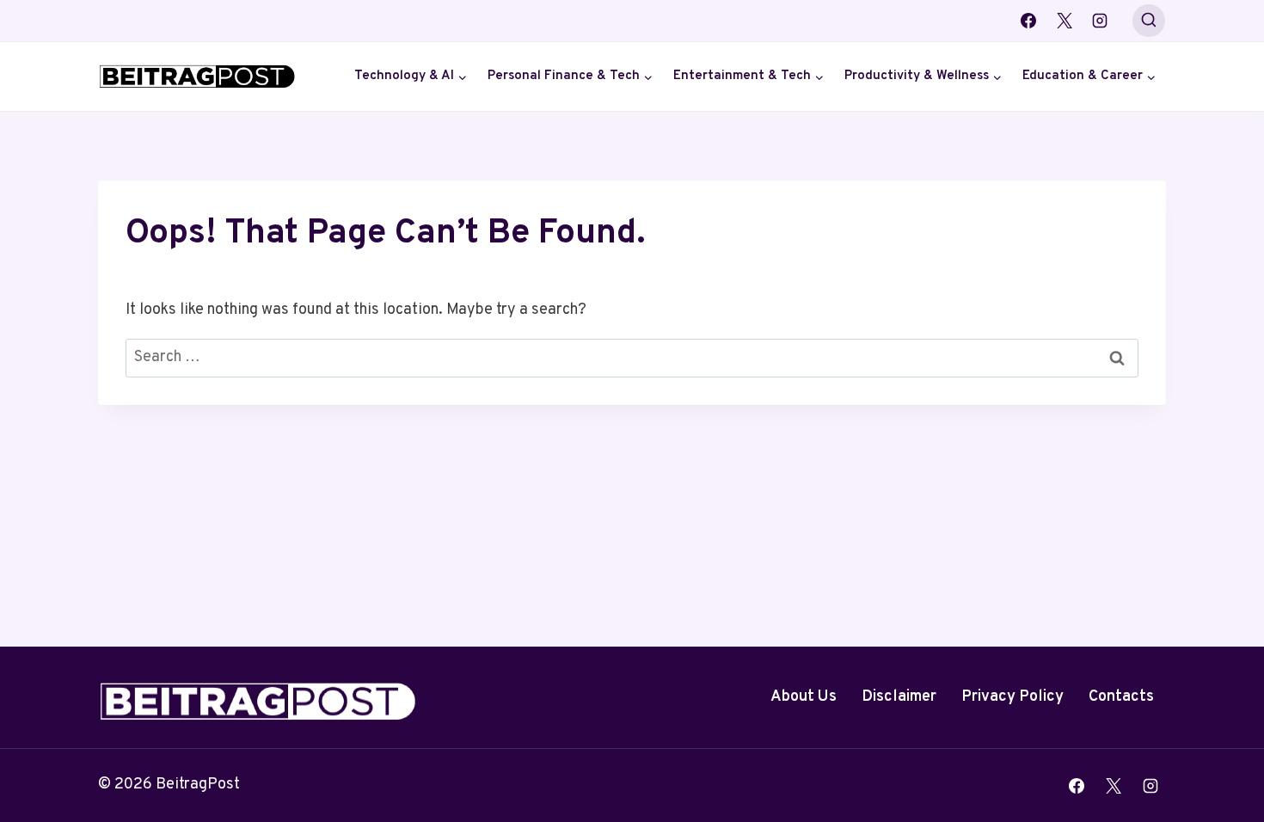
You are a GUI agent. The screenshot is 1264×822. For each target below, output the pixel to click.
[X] (1064, 20)
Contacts (1121, 697)
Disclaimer (899, 697)
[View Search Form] (1148, 20)
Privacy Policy (1012, 697)
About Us (803, 697)
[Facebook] (1028, 20)
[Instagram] (1099, 20)
